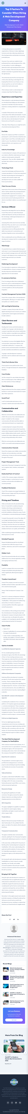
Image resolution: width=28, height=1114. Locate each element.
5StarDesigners (7, 947)
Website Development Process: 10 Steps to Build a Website (17, 969)
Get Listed (14, 1020)
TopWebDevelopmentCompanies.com (12, 1111)
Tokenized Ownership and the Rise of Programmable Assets (17, 978)
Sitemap (23, 1111)
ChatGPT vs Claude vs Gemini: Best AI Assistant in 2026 (17, 994)
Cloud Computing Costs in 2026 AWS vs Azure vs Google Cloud (17, 986)
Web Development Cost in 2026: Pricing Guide (17, 1001)
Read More (7, 1063)
